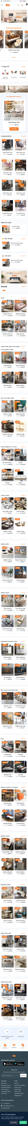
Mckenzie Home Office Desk (7, 969)
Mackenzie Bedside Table (20, 852)
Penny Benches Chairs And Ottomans (20, 823)
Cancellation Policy (18, 1094)
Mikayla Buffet (7, 657)
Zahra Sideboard (20, 657)
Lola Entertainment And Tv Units (7, 463)
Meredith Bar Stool (20, 706)
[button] (8, 1064)
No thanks (13, 1122)
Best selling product (6, 1088)
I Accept (23, 1122)
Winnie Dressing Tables (20, 921)
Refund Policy (17, 1090)
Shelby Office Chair (7, 193)
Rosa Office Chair (20, 213)
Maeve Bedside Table (20, 872)
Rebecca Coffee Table (7, 531)
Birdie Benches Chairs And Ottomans (7, 803)
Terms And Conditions (19, 1086)
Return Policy (17, 1092)
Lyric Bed (20, 774)
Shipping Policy (18, 1096)
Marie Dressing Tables (7, 900)
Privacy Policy (17, 1088)
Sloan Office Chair (20, 173)
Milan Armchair (20, 385)
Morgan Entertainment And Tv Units (7, 483)
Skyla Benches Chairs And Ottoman (20, 803)
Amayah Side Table (8, 434)
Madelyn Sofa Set (20, 313)
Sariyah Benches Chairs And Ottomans (7, 823)
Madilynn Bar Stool (20, 726)
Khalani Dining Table (20, 629)
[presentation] (3, 41)
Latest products (5, 1090)
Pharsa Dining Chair (7, 580)
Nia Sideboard (7, 677)
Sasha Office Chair (20, 193)
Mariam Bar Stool (7, 726)
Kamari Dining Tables (7, 609)
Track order (4, 1094)
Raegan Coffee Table (20, 531)
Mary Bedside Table (7, 852)
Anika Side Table (20, 414)
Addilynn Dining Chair (7, 560)
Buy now (14, 129)
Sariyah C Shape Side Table (7, 414)
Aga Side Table (20, 434)
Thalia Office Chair (7, 173)
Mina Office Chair (20, 1018)
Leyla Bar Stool (7, 706)
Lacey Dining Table (20, 608)
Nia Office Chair (8, 1018)
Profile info (3, 1084)
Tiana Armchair (8, 365)
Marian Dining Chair (20, 560)
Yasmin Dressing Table (7, 921)
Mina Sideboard (20, 677)
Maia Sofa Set (20, 334)
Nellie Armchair (8, 385)
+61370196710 (6, 1)
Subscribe (23, 1076)
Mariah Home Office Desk (20, 969)
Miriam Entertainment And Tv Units (20, 483)
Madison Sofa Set (7, 334)
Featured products (5, 1086)
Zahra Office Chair (20, 152)
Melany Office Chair (7, 998)
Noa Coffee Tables (7, 511)
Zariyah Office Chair (7, 152)
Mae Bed (20, 754)
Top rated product (5, 1092)
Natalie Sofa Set (7, 313)
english (24, 1)
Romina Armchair (20, 365)
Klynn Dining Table (7, 628)
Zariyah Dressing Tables (20, 900)
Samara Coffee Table (20, 511)
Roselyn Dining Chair (20, 580)
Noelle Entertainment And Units (20, 463)
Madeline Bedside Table (7, 872)
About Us (16, 1084)
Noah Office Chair (20, 998)
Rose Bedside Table (14, 50)
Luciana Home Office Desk (20, 949)
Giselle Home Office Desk (8, 949)
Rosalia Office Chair (7, 213)
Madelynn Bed (7, 774)
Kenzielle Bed (7, 754)
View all (13, 57)
